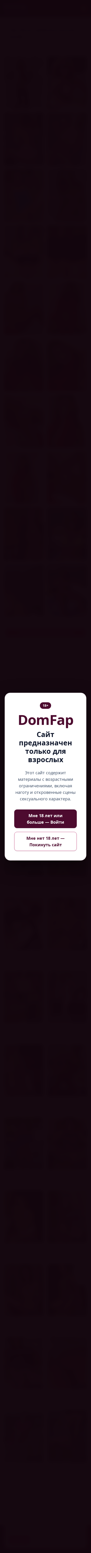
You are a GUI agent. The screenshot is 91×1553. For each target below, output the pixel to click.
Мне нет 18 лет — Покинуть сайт (45, 841)
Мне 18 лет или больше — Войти (45, 819)
